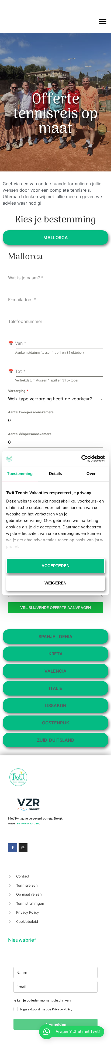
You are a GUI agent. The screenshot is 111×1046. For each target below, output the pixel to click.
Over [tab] (91, 473)
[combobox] (55, 399)
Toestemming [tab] (20, 473)
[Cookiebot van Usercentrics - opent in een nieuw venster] (81, 458)
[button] (103, 21)
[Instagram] (23, 847)
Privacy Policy (62, 1009)
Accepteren (55, 565)
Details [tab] (55, 473)
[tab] (55, 237)
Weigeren (55, 583)
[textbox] (54, 399)
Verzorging (18, 391)
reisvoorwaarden (27, 823)
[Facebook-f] (12, 847)
